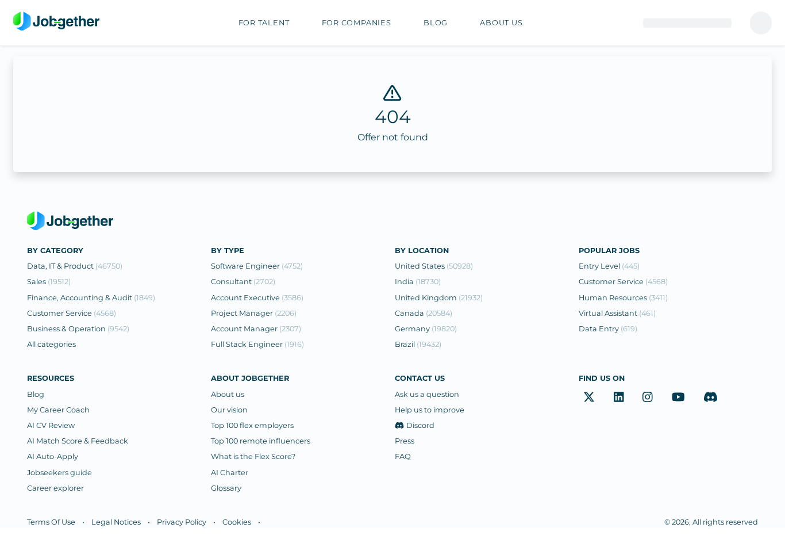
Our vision (229, 410)
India (418, 281)
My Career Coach (58, 410)
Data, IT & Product (74, 266)
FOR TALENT (264, 22)
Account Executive (257, 297)
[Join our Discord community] (710, 397)
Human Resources (623, 297)
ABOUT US (501, 22)
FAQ (403, 456)
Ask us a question (427, 394)
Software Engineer (257, 266)
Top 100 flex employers (252, 425)
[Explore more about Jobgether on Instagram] (647, 397)
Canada (423, 313)
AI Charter (229, 472)
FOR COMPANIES (356, 22)
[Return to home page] (56, 22)
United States (434, 266)
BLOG (436, 22)
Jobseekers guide (59, 472)
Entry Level (609, 266)
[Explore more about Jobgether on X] (589, 397)
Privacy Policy (181, 522)
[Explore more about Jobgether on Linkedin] (619, 397)
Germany (426, 328)
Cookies (236, 522)
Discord (420, 425)
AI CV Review (51, 425)
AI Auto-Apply (52, 456)
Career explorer (55, 488)
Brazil (418, 344)
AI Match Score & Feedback (77, 441)
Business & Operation (78, 328)
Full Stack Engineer (257, 344)
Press (404, 441)
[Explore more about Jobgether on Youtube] (678, 397)
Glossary (226, 488)
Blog (35, 394)
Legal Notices (116, 522)
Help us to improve (429, 410)
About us (227, 394)
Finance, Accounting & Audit (91, 297)
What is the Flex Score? (253, 456)
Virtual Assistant (617, 313)
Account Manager (256, 328)
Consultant (243, 281)
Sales (49, 281)
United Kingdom (439, 297)
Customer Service (71, 313)
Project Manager (254, 313)
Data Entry (608, 328)
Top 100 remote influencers (260, 441)
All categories (51, 344)
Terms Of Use (51, 522)
